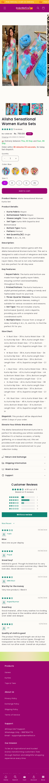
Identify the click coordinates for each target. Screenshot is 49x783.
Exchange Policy (12, 704)
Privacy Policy (11, 698)
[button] (4, 8)
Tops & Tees (10, 683)
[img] (7, 530)
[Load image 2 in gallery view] (24, 109)
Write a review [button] (24, 514)
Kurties (8, 678)
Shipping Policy (11, 709)
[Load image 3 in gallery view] (37, 109)
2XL (34, 182)
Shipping (5, 137)
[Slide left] (2, 109)
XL (26, 182)
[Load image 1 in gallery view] (11, 109)
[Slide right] (46, 109)
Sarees (8, 672)
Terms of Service (12, 715)
